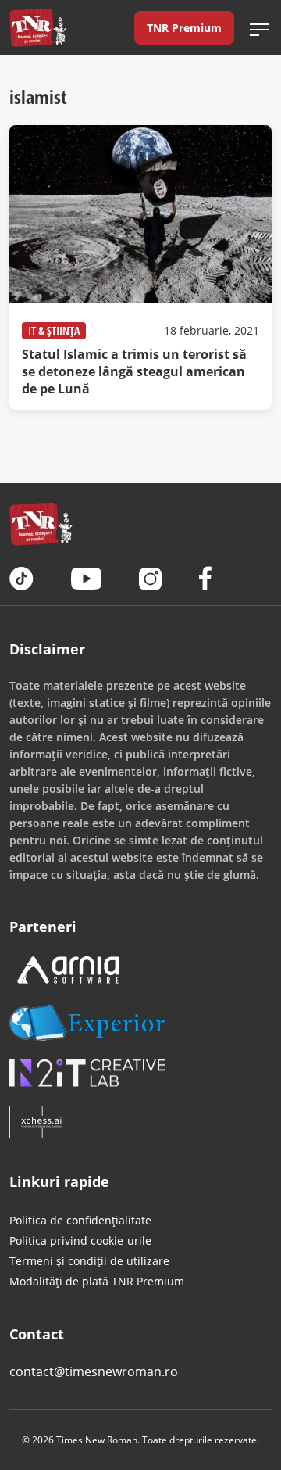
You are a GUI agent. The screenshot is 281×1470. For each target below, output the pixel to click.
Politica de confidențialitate (80, 1220)
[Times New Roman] (37, 27)
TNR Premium (184, 27)
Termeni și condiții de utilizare (89, 1260)
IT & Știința (54, 330)
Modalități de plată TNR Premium (96, 1281)
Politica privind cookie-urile (80, 1240)
